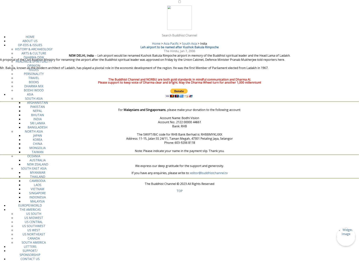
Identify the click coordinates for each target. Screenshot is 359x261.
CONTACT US (30, 259)
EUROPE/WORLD (30, 205)
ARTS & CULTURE (34, 53)
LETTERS (30, 247)
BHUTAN (37, 115)
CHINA (37, 144)
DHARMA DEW (34, 57)
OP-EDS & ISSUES (30, 45)
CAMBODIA (37, 181)
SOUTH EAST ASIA (34, 168)
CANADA (34, 238)
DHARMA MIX (33, 86)
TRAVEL (33, 78)
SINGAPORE (37, 193)
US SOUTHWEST (33, 226)
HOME (30, 37)
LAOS (37, 185)
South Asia (189, 44)
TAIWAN (38, 152)
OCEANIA (33, 156)
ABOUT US (30, 41)
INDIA (37, 119)
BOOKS (34, 82)
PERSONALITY (34, 74)
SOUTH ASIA (34, 98)
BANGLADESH (37, 127)
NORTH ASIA (34, 131)
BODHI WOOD (34, 90)
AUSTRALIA (38, 160)
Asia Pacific (171, 44)
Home (156, 44)
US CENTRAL (34, 222)
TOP (180, 191)
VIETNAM (37, 189)
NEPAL (37, 111)
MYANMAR (37, 173)
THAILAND (37, 177)
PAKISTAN (37, 107)
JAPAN (37, 135)
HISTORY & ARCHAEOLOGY (34, 49)
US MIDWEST (33, 218)
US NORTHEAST (33, 234)
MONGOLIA (37, 148)
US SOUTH (33, 214)
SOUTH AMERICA (34, 242)
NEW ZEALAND (37, 164)
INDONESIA (37, 197)
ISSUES (34, 70)
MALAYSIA (37, 201)
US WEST (33, 230)
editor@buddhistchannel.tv (209, 173)
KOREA (37, 140)
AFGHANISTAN (37, 103)
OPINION (33, 66)
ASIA (30, 94)
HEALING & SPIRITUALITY (34, 61)
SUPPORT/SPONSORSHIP (30, 253)
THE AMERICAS (30, 210)
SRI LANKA (37, 123)
